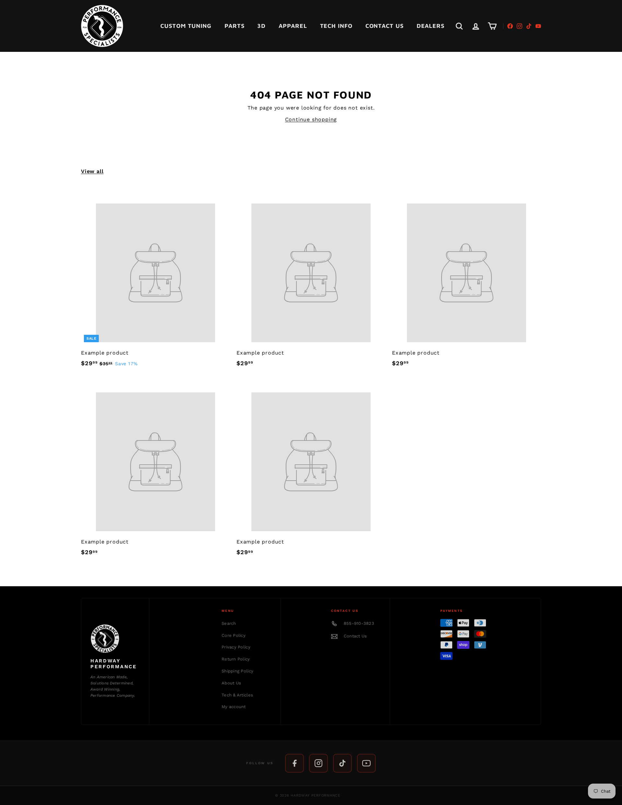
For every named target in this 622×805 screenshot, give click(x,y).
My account (234, 706)
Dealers (430, 25)
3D (261, 25)
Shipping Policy (237, 671)
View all (92, 171)
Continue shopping (311, 119)
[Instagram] (519, 26)
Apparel (293, 25)
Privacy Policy (236, 647)
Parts (235, 25)
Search (229, 623)
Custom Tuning (186, 25)
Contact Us (384, 25)
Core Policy (234, 635)
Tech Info (336, 25)
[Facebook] (510, 26)
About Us (231, 683)
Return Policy (236, 659)
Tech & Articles (237, 695)
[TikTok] (529, 26)
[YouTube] (538, 26)
